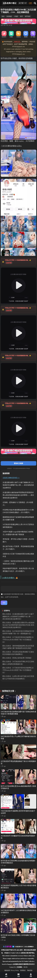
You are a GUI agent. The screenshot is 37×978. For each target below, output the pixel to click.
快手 (21, 16)
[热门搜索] (33, 34)
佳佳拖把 (9, 16)
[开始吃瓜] (18, 34)
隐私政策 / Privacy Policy (12, 970)
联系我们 (23, 970)
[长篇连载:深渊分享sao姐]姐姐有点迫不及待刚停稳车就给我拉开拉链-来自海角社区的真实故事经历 (18, 625)
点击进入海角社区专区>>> (11, 477)
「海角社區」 (17, 41)
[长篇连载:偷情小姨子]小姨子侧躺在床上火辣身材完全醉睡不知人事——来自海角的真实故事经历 (18, 485)
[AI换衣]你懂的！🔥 (10, 578)
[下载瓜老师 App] (30, 3)
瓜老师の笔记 (10, 3)
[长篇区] (11, 34)
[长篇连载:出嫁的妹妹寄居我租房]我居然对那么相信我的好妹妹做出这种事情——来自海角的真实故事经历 (18, 495)
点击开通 (9, 262)
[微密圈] (25, 34)
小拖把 (16, 16)
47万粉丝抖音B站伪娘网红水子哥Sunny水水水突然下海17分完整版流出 (18, 639)
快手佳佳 (27, 16)
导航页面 (29, 970)
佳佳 (3, 16)
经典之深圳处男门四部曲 (22, 658)
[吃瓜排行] (4, 34)
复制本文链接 (18, 463)
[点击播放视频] (18, 286)
